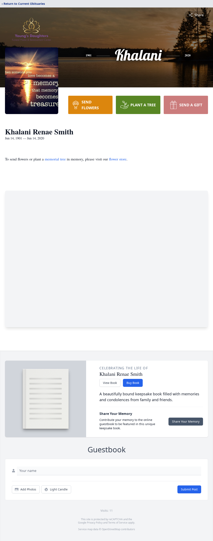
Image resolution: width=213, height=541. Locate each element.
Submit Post (189, 489)
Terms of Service (118, 522)
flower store (117, 158)
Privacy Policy (95, 522)
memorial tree (55, 158)
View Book (110, 383)
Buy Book (132, 383)
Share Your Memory (185, 421)
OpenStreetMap (111, 529)
